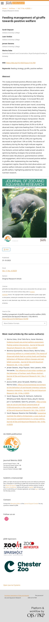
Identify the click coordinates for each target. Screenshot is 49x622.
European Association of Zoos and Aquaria (17, 595)
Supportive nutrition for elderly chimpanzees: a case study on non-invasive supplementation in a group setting (26, 416)
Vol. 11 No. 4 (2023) (24, 8)
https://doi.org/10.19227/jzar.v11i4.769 (20, 63)
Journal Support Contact (31, 503)
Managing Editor (15, 503)
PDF (7, 249)
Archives (12, 8)
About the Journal (11, 485)
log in (37, 489)
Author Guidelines (11, 487)
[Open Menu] (2, 3)
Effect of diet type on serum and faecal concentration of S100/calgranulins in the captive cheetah (26, 404)
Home (4, 8)
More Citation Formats (11, 323)
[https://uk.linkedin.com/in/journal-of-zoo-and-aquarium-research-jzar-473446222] (6, 520)
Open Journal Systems (11, 585)
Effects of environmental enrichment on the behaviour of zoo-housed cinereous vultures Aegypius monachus (26, 387)
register (31, 487)
